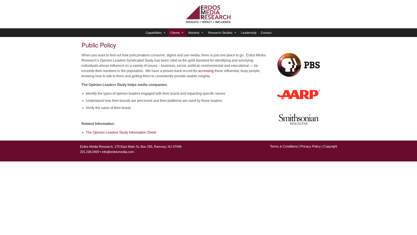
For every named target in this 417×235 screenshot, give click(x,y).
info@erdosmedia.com (118, 152)
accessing (206, 71)
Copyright (330, 146)
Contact (266, 32)
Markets (193, 32)
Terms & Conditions (284, 146)
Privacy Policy (310, 146)
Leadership (248, 32)
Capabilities (154, 32)
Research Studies (220, 32)
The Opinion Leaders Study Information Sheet (121, 132)
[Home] (209, 14)
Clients (175, 32)
